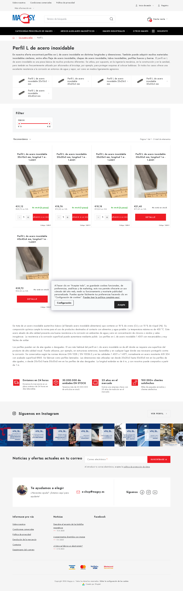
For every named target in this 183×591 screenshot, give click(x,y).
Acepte (121, 304)
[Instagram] (148, 492)
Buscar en (111, 19)
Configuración (64, 302)
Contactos (17, 544)
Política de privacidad (65, 2)
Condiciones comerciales (41, 2)
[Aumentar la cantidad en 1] (28, 217)
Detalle (151, 217)
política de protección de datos (137, 466)
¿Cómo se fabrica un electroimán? (68, 546)
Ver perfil (157, 413)
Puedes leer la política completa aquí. (101, 297)
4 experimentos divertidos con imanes (69, 537)
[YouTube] (155, 492)
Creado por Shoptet (93, 584)
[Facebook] (142, 492)
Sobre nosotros (19, 2)
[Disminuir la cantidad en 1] (19, 217)
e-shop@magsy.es (93, 492)
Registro (164, 5)
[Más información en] (159, 31)
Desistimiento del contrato (23, 549)
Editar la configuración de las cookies (114, 581)
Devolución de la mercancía (24, 539)
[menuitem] (35, 31)
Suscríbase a (159, 459)
